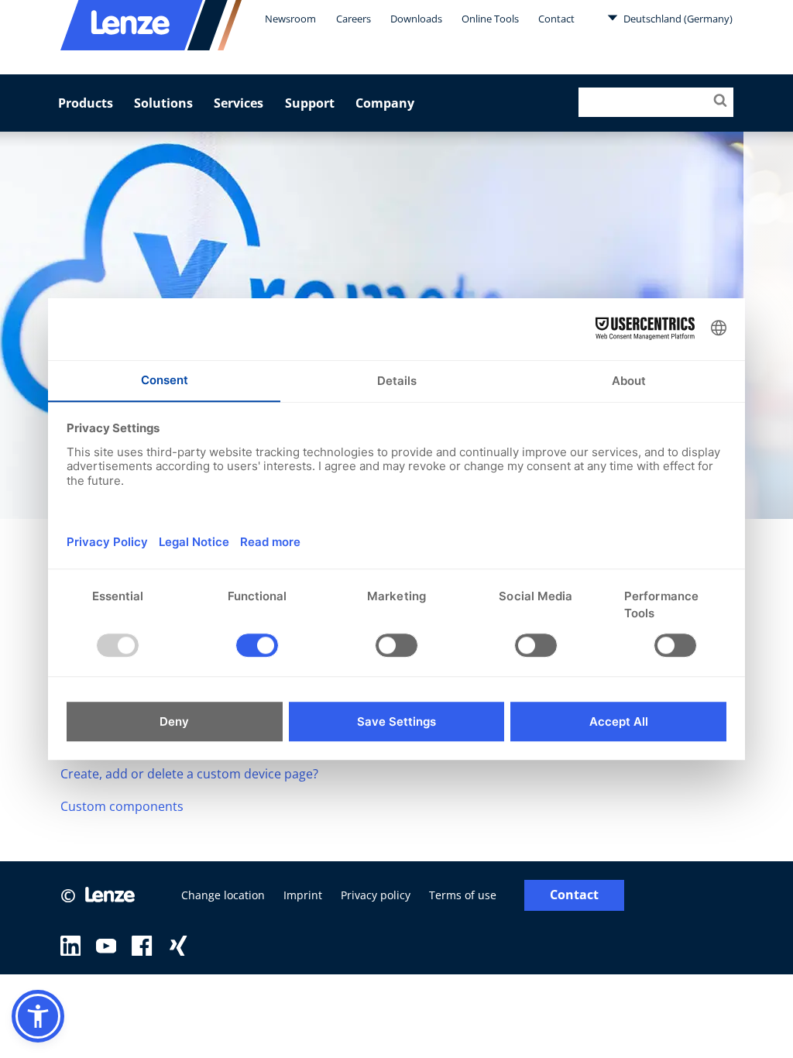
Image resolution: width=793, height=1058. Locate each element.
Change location (223, 895)
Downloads (416, 19)
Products (85, 103)
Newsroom (290, 19)
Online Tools (490, 19)
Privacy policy (375, 895)
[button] (37, 1016)
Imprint (302, 895)
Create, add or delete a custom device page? (189, 773)
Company (384, 103)
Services (238, 103)
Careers (353, 19)
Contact (556, 19)
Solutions (163, 103)
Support (310, 103)
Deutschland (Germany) (677, 19)
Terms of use (462, 895)
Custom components (122, 806)
